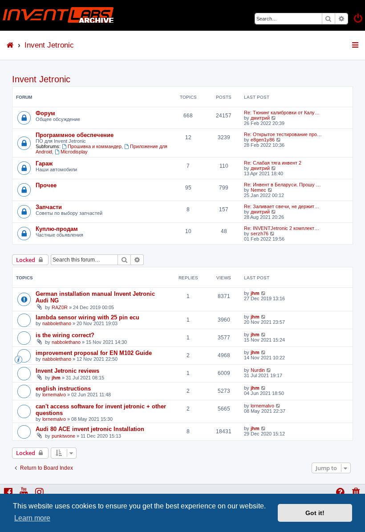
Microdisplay (74, 151)
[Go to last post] (264, 293)
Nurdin (258, 370)
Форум (45, 113)
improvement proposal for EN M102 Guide (94, 353)
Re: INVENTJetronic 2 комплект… (281, 228)
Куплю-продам (57, 229)
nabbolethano (56, 323)
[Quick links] (356, 45)
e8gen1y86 (263, 139)
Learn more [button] (32, 518)
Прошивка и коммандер (95, 146)
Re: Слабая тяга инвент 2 (272, 162)
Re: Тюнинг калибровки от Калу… (282, 112)
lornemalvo (54, 394)
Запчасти (49, 207)
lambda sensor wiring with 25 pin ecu (87, 317)
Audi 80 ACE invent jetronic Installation (90, 429)
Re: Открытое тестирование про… (283, 134)
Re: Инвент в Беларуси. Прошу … (282, 184)
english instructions (63, 388)
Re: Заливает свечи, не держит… (281, 206)
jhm (255, 293)
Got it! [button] (314, 512)
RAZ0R (60, 307)
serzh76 (259, 233)
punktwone (63, 436)
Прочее (46, 185)
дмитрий (260, 118)
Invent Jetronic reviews (67, 370)
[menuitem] (359, 19)
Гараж (44, 163)
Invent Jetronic (41, 79)
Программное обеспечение (75, 135)
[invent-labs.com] (58, 15)
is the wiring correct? (65, 335)
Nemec (258, 190)
